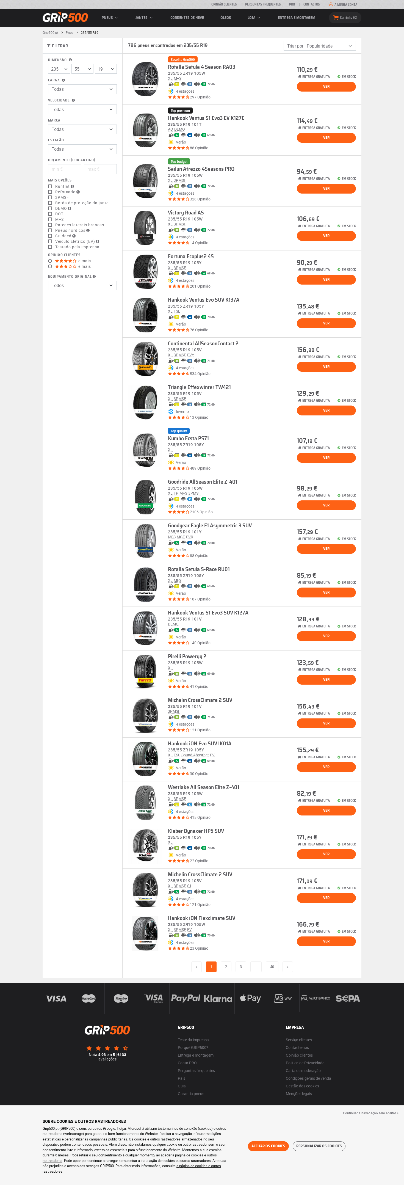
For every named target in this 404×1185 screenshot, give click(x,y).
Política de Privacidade (305, 1062)
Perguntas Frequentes (263, 4)
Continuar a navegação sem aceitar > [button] (371, 1113)
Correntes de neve (187, 18)
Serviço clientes (299, 1039)
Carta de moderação (303, 1070)
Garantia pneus (191, 1093)
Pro (292, 4)
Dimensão (58, 60)
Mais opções (60, 180)
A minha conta (345, 4)
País (181, 1078)
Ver (326, 87)
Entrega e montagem (296, 18)
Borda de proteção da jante (82, 203)
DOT (59, 214)
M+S (59, 219)
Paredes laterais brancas (79, 225)
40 (272, 966)
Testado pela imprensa (77, 247)
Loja (252, 18)
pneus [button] (108, 18)
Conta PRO (187, 1062)
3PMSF (62, 197)
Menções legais (299, 1093)
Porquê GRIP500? (193, 1047)
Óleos (225, 18)
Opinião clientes (224, 4)
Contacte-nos (297, 1047)
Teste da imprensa (193, 1039)
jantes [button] (141, 18)
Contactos (311, 4)
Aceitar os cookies (268, 1146)
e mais (84, 261)
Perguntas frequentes (196, 1070)
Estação (56, 140)
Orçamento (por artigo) (71, 160)
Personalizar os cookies (319, 1146)
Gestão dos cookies (302, 1085)
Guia (182, 1085)
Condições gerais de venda (308, 1078)
